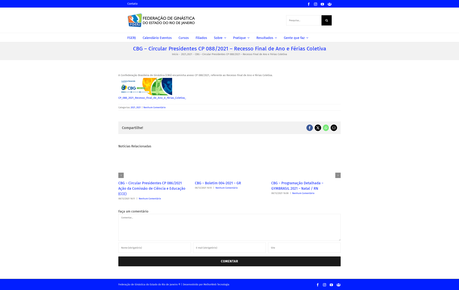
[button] (121, 175)
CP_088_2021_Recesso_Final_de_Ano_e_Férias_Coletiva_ (152, 97)
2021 (133, 107)
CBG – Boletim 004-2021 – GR (218, 183)
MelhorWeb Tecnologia (216, 284)
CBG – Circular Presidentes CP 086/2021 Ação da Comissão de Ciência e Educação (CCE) (151, 188)
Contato (132, 3)
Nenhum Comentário (154, 107)
